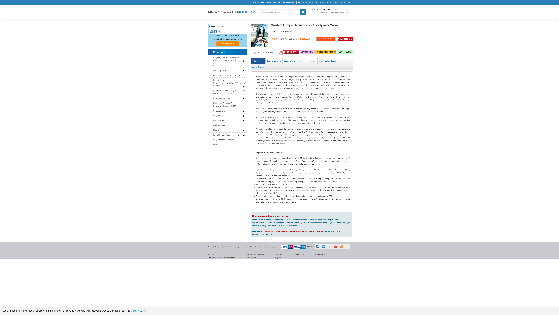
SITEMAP (313, 3)
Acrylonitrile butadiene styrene (227, 75)
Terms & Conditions (261, 247)
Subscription (227, 43)
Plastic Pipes (218, 66)
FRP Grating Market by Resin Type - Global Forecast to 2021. (229, 92)
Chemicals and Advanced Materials (221, 257)
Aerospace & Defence (255, 255)
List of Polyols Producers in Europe (229, 135)
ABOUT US (302, 3)
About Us (278, 255)
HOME (256, 3)
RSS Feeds (300, 255)
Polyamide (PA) (220, 121)
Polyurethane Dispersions (224, 140)
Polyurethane (219, 111)
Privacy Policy (273, 247)
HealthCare (212, 255)
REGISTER (345, 3)
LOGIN (336, 3)
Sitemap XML (320, 255)
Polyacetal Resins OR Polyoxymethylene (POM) (224, 104)
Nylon (216, 130)
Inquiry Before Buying (327, 61)
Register (278, 257)
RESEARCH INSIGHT (286, 3)
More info (136, 310)
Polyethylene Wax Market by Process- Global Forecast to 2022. (228, 59)
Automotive (251, 257)
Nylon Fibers (219, 125)
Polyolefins (218, 116)
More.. (216, 145)
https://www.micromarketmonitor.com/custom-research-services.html (292, 231)
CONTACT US (325, 3)
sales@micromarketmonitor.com (334, 13)
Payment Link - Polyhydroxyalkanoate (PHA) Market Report (229, 83)
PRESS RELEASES (268, 3)
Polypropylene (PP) (222, 70)
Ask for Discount (258, 67)
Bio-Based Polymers (222, 98)
